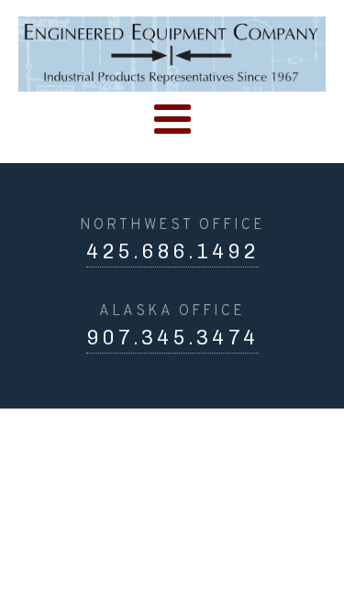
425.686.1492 (172, 251)
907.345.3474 (172, 337)
